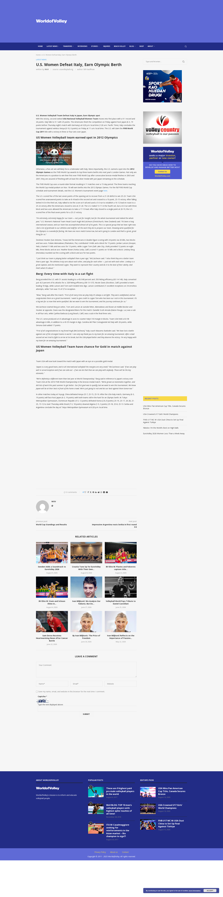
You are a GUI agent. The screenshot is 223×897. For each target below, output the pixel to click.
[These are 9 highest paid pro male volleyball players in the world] (96, 792)
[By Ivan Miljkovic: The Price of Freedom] (86, 621)
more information (195, 891)
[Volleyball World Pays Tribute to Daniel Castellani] (121, 587)
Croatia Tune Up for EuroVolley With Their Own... (86, 567)
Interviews (82, 46)
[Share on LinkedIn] (96, 492)
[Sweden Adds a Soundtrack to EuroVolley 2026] (52, 552)
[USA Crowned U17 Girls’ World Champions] (148, 809)
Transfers (67, 46)
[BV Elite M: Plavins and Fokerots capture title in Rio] (121, 552)
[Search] (185, 46)
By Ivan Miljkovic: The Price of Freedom (86, 636)
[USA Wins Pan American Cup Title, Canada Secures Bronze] (148, 792)
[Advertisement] (137, 21)
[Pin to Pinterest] (93, 492)
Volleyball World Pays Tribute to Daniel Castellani (121, 602)
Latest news (52, 46)
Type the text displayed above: (50, 704)
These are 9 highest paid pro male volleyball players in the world (120, 791)
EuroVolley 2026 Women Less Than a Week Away (164, 433)
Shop (141, 46)
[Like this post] (85, 492)
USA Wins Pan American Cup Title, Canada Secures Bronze (171, 791)
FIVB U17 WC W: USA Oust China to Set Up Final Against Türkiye (171, 823)
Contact (125, 852)
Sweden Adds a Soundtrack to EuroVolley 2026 (52, 567)
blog (131, 46)
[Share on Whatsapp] (101, 492)
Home (40, 46)
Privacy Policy (100, 852)
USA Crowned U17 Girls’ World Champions (160, 414)
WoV (47, 69)
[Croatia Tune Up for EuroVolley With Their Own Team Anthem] (86, 552)
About (150, 46)
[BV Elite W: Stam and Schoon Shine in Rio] (52, 587)
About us (114, 852)
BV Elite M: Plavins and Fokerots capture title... (121, 567)
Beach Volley (120, 46)
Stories (94, 46)
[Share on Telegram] (104, 492)
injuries (106, 46)
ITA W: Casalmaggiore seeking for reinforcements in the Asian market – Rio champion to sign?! (117, 830)
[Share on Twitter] (90, 492)
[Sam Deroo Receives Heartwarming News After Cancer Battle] (52, 621)
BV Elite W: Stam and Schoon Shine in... (52, 602)
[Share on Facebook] (88, 492)
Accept (210, 890)
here (105, 190)
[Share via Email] (107, 492)
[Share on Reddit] (98, 492)
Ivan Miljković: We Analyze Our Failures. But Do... (86, 602)
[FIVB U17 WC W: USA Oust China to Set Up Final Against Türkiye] (148, 824)
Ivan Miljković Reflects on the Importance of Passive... (120, 636)
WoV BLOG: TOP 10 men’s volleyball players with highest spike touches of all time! (119, 809)
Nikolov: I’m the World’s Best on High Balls (160, 428)
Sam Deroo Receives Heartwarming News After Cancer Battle (52, 638)
